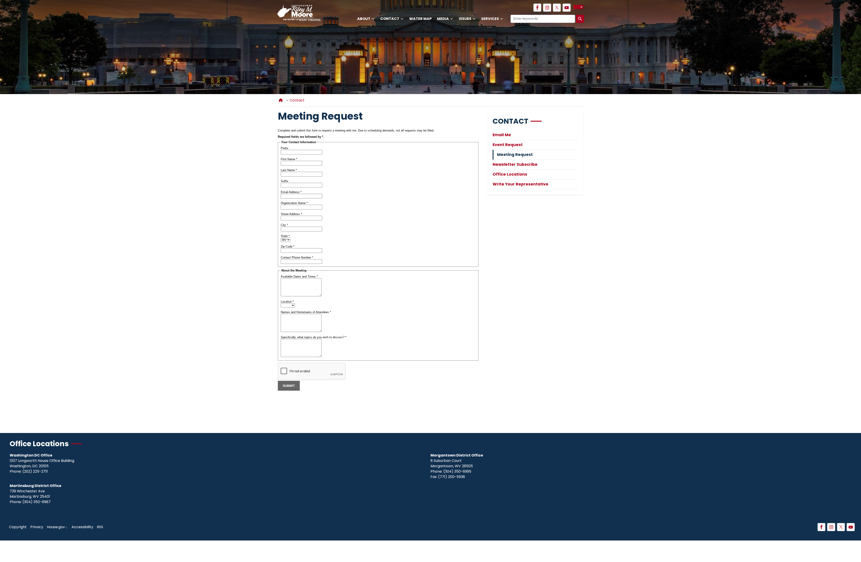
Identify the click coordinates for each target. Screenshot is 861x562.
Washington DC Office (31, 455)
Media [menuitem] (441, 20)
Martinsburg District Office (35, 485)
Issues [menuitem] (463, 20)
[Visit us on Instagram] (547, 8)
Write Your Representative (520, 184)
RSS (100, 527)
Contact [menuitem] (388, 20)
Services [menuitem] (488, 20)
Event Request (508, 144)
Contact (297, 100)
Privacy (36, 527)
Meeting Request (515, 154)
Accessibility (82, 527)
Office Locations (510, 174)
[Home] (282, 100)
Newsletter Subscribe (515, 164)
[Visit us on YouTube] (567, 8)
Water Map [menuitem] (420, 18)
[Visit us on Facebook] (537, 8)
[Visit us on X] (557, 8)
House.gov (56, 527)
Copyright (18, 527)
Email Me (502, 135)
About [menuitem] (362, 20)
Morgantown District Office (456, 455)
